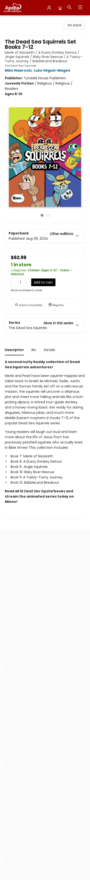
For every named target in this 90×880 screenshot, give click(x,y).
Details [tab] (49, 349)
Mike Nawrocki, (19, 70)
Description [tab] (14, 349)
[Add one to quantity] (27, 282)
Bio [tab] (33, 349)
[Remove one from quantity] (14, 282)
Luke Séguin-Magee (52, 70)
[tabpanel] (45, 439)
